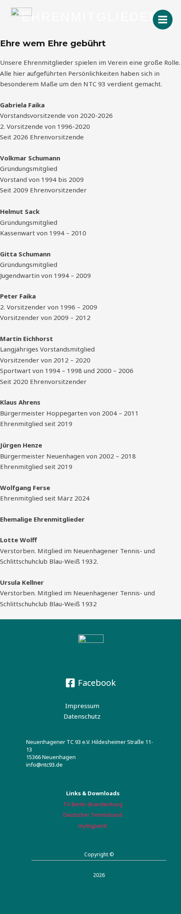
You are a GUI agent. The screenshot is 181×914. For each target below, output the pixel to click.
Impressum (82, 705)
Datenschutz (82, 716)
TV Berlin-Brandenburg (92, 804)
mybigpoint (92, 825)
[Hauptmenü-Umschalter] (163, 20)
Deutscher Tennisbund (92, 814)
